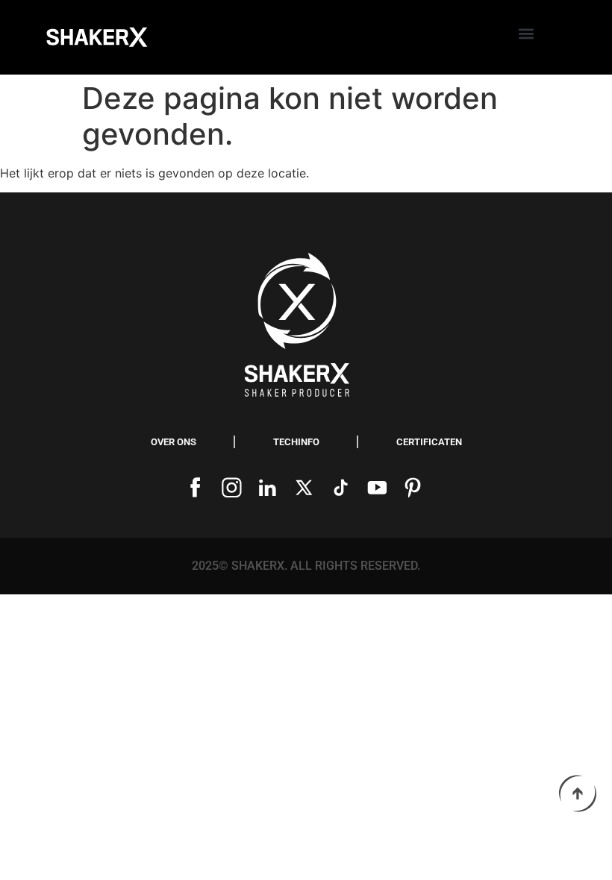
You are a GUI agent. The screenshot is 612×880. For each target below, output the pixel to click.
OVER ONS (173, 441)
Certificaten (429, 441)
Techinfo (296, 441)
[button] (526, 34)
